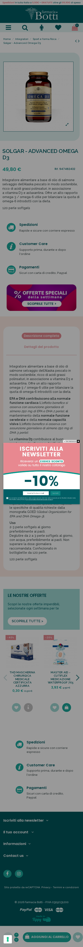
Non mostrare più (71, 441)
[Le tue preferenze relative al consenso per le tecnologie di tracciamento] (8, 939)
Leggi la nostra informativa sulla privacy (39, 499)
